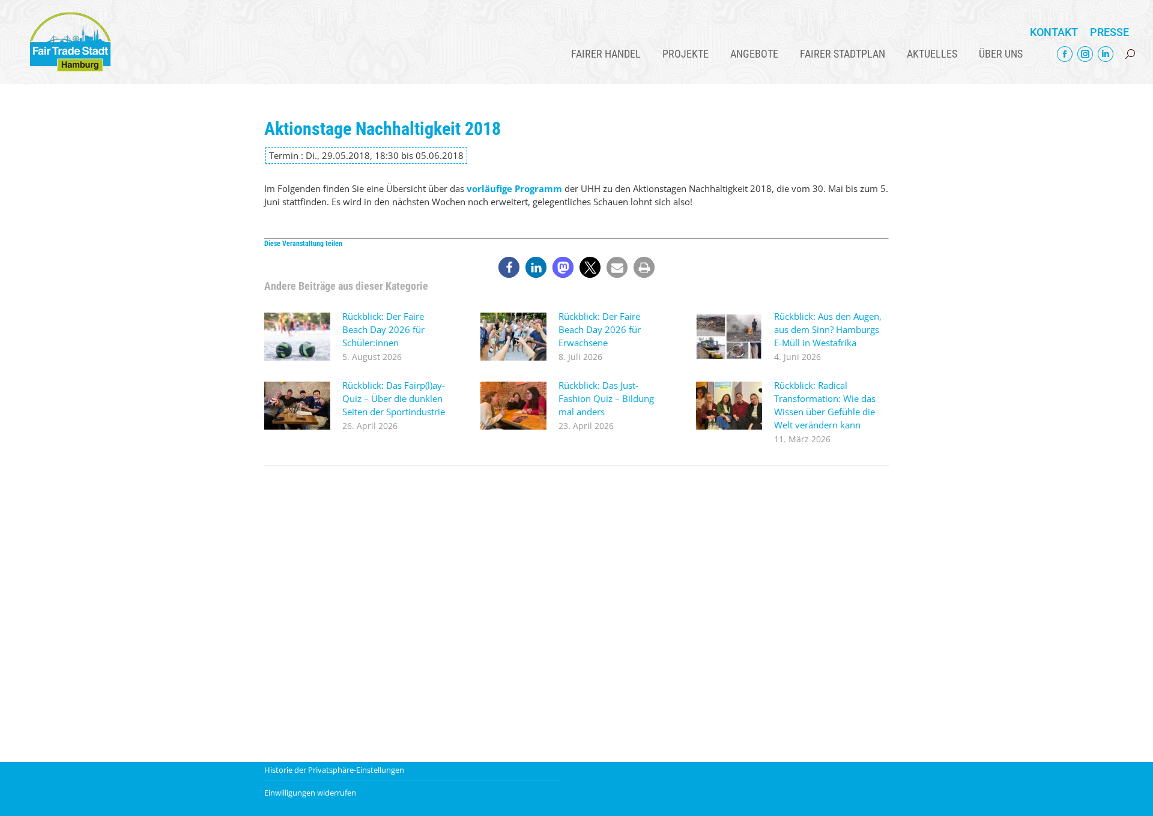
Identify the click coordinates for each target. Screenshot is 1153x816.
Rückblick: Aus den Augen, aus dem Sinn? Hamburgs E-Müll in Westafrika (828, 329)
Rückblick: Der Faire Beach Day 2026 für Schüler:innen (383, 329)
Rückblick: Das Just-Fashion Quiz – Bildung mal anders (606, 398)
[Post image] (297, 337)
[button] (508, 267)
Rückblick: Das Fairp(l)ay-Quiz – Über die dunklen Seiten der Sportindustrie (393, 398)
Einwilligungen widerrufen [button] (310, 792)
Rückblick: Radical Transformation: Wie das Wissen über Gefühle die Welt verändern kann (825, 405)
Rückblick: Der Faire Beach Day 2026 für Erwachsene (599, 329)
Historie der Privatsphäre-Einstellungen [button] (334, 769)
